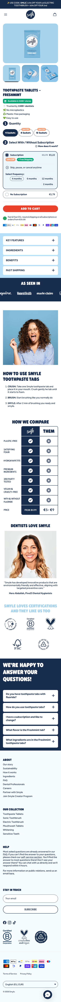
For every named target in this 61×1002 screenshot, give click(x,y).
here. (12, 873)
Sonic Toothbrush (12, 818)
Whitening (8, 829)
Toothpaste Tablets (13, 814)
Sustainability (10, 768)
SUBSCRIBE (30, 909)
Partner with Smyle (13, 792)
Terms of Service (10, 974)
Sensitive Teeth (11, 833)
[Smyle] (30, 14)
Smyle (12, 992)
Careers (7, 788)
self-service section (31, 857)
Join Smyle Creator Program (17, 796)
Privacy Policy (26, 974)
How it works (9, 772)
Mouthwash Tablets (13, 825)
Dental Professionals (14, 784)
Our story (8, 764)
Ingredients (9, 776)
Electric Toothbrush (13, 821)
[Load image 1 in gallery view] (30, 43)
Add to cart (30, 208)
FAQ (5, 780)
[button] (47, 994)
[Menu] (5, 14)
